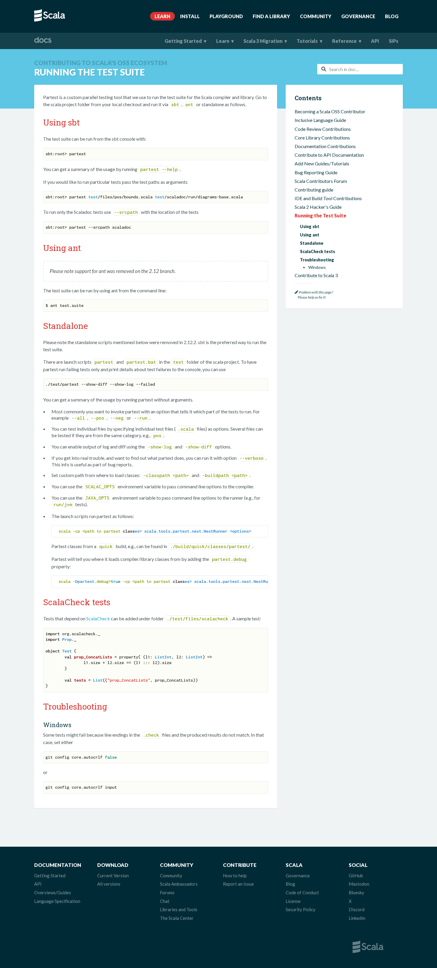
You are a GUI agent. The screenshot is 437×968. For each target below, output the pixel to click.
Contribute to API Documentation (329, 155)
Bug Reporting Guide (316, 172)
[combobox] (360, 69)
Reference (344, 41)
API (375, 41)
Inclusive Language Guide (320, 120)
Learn (162, 16)
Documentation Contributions (325, 146)
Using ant (309, 234)
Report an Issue (238, 884)
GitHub (356, 875)
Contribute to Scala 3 (316, 275)
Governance (358, 16)
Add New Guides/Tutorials (322, 163)
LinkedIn (357, 918)
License (293, 901)
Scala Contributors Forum (321, 181)
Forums (167, 892)
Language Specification (57, 901)
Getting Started (183, 41)
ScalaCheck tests (317, 251)
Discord (356, 909)
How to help (235, 875)
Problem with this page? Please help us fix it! (314, 295)
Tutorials (307, 41)
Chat (164, 901)
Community (315, 16)
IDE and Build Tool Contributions (328, 198)
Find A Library (271, 16)
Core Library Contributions (322, 137)
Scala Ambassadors (179, 884)
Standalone (311, 243)
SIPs (393, 41)
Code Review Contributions (323, 129)
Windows (317, 267)
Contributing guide (314, 189)
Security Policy (300, 909)
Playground (226, 16)
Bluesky (356, 892)
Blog (391, 16)
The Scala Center (177, 918)
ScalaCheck (98, 618)
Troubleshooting (317, 259)
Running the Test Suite (320, 215)
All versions (108, 884)
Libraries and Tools (178, 909)
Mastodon (359, 884)
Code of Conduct (302, 892)
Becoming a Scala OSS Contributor (330, 111)
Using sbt (309, 226)
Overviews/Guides (52, 892)
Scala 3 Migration (262, 41)
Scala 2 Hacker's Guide (318, 207)
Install (190, 16)
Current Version (113, 875)
